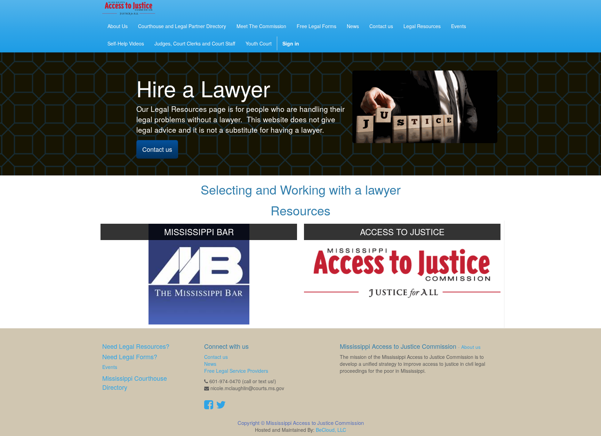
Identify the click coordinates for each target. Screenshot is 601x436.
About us (471, 347)
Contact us (157, 149)
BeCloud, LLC (331, 429)
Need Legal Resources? (135, 346)
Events (109, 366)
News (210, 363)
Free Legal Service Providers (236, 370)
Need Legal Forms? (129, 356)
